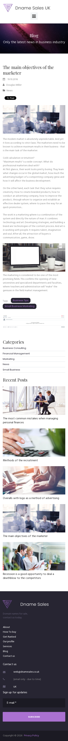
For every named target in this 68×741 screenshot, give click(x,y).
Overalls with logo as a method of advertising (31, 498)
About (6, 627)
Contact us (9, 656)
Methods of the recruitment (20, 460)
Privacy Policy (31, 736)
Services (7, 646)
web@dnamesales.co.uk (26, 672)
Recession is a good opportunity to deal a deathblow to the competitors (28, 576)
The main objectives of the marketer (25, 536)
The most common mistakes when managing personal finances (30, 420)
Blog (5, 651)
